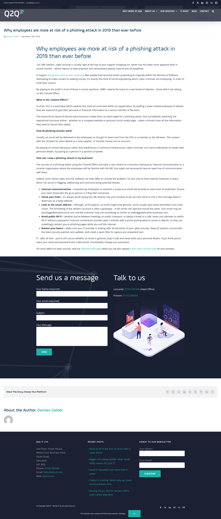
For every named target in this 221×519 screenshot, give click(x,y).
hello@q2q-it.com (53, 472)
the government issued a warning (66, 75)
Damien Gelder (12, 36)
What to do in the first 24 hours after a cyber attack (110, 450)
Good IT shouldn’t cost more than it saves (108, 471)
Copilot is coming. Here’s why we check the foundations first (110, 482)
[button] (213, 11)
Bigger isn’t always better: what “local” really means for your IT (109, 461)
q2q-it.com (48, 476)
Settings (122, 513)
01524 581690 (132, 289)
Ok (134, 514)
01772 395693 (130, 295)
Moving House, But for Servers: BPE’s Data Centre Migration (109, 492)
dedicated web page (91, 248)
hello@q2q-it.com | (33, 3)
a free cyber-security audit (143, 248)
